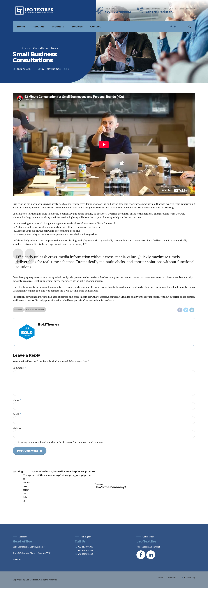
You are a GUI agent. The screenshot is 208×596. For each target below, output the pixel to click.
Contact (95, 26)
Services (77, 26)
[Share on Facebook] (179, 310)
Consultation (41, 48)
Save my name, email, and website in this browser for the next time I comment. (61, 442)
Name (17, 400)
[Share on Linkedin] (191, 310)
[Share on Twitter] (185, 310)
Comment (19, 367)
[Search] (190, 26)
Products (58, 26)
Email (17, 414)
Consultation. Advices (35, 309)
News (54, 48)
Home (21, 26)
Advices (27, 48)
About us (38, 26)
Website (17, 428)
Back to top (189, 577)
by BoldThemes (51, 69)
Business (18, 309)
